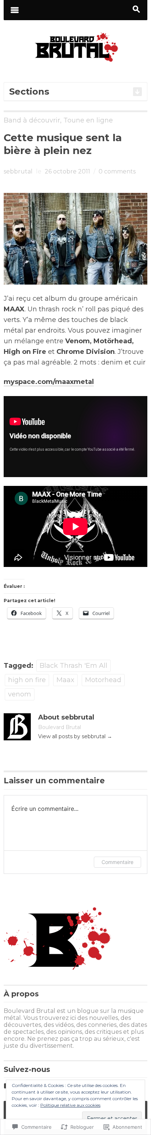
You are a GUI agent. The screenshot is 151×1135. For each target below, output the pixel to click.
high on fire (27, 680)
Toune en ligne (88, 120)
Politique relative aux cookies (70, 1105)
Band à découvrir (32, 120)
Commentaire (117, 862)
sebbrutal (18, 171)
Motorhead (103, 680)
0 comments (117, 171)
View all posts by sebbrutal (75, 736)
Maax (65, 680)
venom (19, 694)
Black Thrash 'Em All (73, 666)
